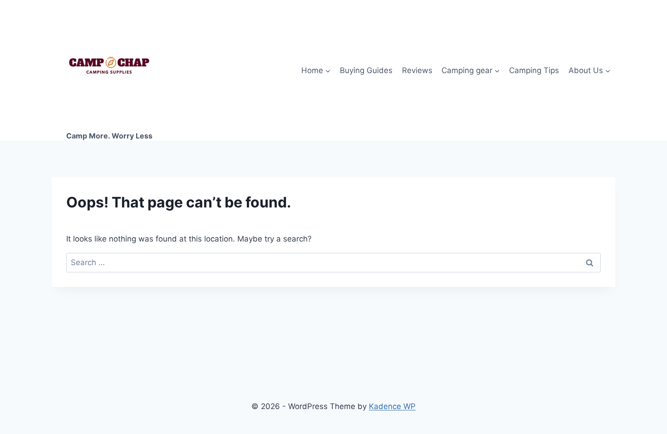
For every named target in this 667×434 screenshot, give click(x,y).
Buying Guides (366, 70)
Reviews (417, 70)
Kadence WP (392, 406)
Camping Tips (534, 70)
